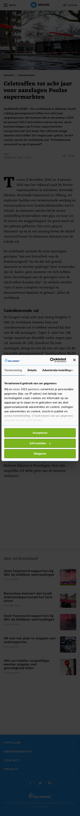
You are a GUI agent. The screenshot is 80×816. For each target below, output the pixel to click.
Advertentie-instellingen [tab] (58, 370)
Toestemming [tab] (13, 370)
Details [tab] (32, 370)
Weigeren (40, 453)
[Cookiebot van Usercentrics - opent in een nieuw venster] (50, 360)
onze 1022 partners (26, 389)
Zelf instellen (38, 443)
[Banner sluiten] (74, 360)
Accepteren (40, 432)
